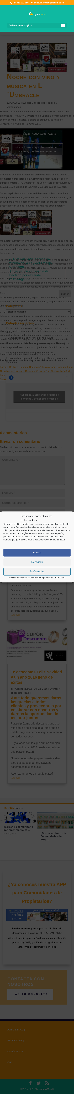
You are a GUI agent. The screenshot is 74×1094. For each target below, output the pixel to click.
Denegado (37, 561)
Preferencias (37, 571)
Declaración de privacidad (40, 578)
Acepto (37, 552)
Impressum (60, 578)
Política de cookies (18, 578)
